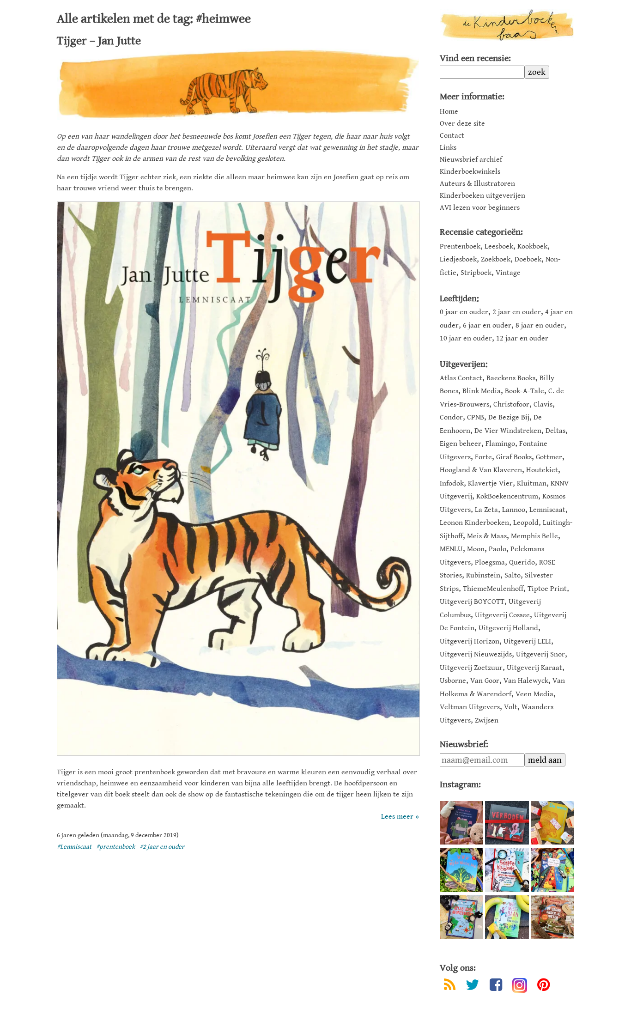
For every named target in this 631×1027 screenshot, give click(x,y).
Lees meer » (400, 816)
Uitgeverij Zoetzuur (471, 667)
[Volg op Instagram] (519, 985)
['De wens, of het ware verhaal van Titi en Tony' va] (552, 823)
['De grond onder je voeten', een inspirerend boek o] (552, 917)
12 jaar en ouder (522, 338)
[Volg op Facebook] (496, 986)
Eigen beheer (460, 443)
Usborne (453, 680)
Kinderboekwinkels (470, 172)
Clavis (543, 404)
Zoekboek (495, 259)
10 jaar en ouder (466, 338)
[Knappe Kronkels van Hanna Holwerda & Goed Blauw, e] (506, 870)
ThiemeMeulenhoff (493, 588)
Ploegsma (490, 562)
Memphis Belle (534, 536)
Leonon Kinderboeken (474, 522)
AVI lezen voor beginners (480, 208)
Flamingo (500, 443)
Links (448, 148)
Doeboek (528, 259)
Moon (476, 549)
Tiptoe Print (547, 588)
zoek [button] (537, 72)
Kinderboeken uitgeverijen (482, 196)
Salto (512, 575)
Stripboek (476, 272)
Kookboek (532, 246)
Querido (522, 562)
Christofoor (511, 404)
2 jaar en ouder (516, 312)
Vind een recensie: (475, 58)
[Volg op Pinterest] (543, 986)
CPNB (475, 417)
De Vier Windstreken (507, 430)
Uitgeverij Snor (540, 654)
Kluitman (531, 483)
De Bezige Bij (508, 417)
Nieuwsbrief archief (471, 160)
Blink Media (481, 391)
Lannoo (513, 509)
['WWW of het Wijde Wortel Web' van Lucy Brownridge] (461, 870)
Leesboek (499, 246)
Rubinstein (483, 575)
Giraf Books (514, 457)
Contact (452, 136)
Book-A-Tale (524, 391)
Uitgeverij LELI (527, 641)
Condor (451, 417)
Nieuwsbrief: (464, 744)
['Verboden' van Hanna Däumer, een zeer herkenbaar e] (506, 823)
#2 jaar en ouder (162, 847)
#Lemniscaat (74, 847)
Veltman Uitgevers (470, 707)
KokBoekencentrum (507, 496)
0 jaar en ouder (464, 312)
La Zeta (486, 509)
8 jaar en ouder (540, 325)
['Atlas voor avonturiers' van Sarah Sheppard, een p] (461, 917)
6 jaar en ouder (487, 325)
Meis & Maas (487, 536)
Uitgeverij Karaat (534, 667)
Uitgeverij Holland (508, 628)
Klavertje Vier (490, 483)
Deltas (555, 430)
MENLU (451, 549)
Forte (483, 457)
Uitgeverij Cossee (502, 615)
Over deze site (462, 124)
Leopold (526, 522)
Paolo (497, 549)
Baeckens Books (510, 378)
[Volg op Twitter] (472, 986)
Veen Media (534, 694)
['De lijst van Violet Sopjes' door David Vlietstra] (552, 870)
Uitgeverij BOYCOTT (472, 601)
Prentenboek (460, 246)
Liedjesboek (458, 259)
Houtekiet (542, 470)
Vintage (508, 272)
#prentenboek (115, 847)
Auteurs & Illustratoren (477, 184)
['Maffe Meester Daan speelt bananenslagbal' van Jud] (506, 917)
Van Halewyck (526, 680)
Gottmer (549, 457)
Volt (510, 707)
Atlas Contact (461, 378)
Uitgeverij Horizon (469, 641)
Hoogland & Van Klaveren (481, 470)
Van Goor (484, 680)
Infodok (452, 483)
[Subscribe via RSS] (449, 986)
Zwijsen (486, 720)
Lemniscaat (547, 509)
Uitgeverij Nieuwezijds (476, 654)
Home (449, 111)
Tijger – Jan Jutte (99, 41)
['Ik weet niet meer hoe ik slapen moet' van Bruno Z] (461, 823)
